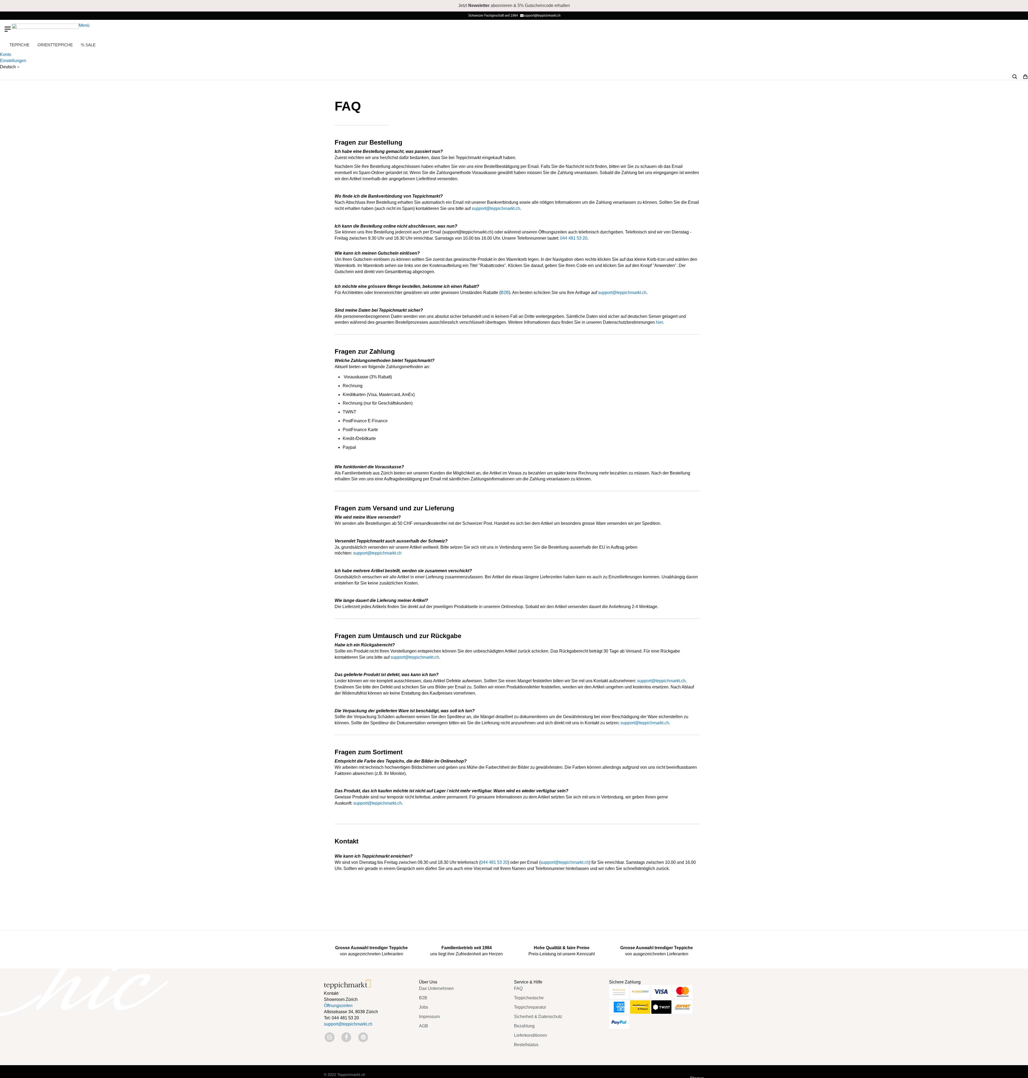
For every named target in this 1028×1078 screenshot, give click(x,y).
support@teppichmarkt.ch (542, 15)
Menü (84, 25)
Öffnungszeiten (338, 1005)
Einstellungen (13, 60)
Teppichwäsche (529, 998)
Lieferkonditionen (530, 1035)
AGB (423, 1026)
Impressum (429, 1016)
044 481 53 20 (573, 238)
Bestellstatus (526, 1044)
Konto (5, 54)
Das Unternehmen (436, 988)
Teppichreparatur (530, 1007)
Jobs (423, 1007)
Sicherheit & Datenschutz (538, 1016)
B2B (505, 292)
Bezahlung (524, 1026)
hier (659, 322)
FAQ (518, 988)
